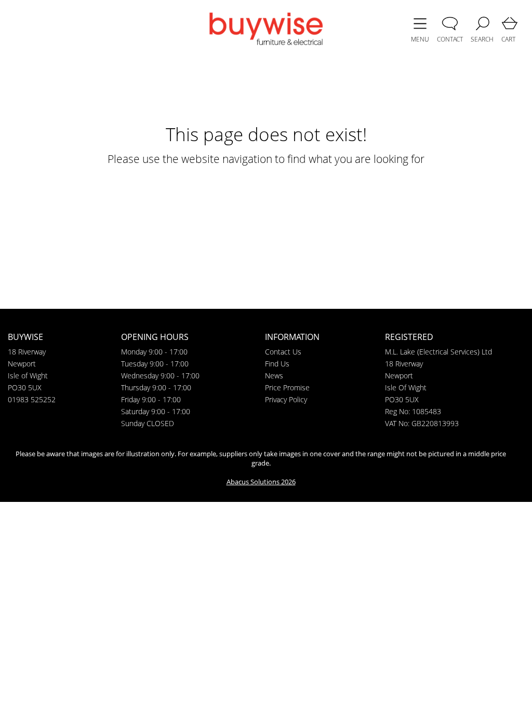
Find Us (277, 364)
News (274, 375)
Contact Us (283, 352)
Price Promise (287, 387)
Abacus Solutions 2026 (261, 481)
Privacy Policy (286, 399)
